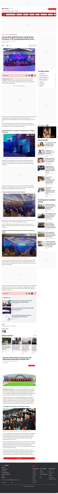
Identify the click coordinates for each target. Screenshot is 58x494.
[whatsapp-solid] (26, 75)
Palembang (5, 79)
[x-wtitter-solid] (32, 75)
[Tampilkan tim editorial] (36, 331)
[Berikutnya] (36, 397)
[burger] (55, 11)
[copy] (35, 75)
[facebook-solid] (29, 75)
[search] (47, 9)
